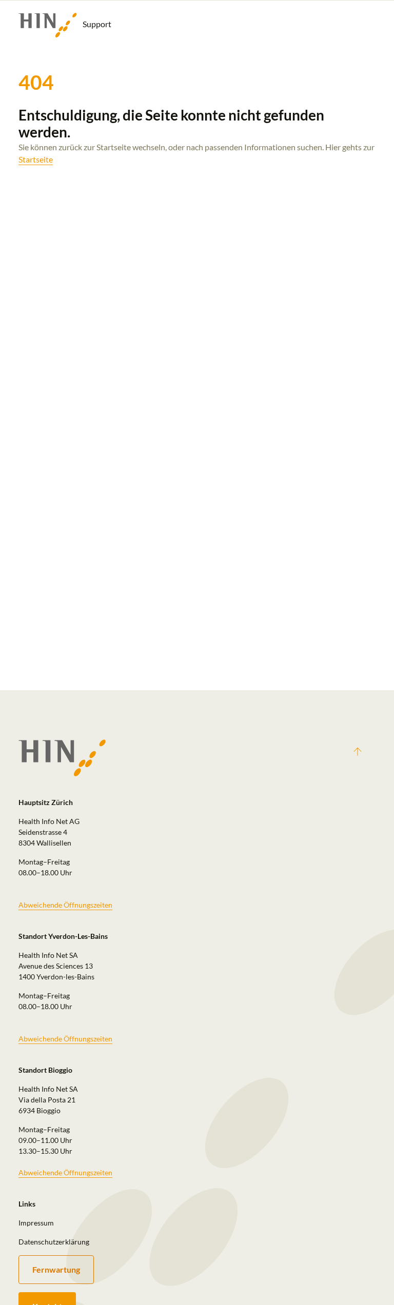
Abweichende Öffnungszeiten (65, 904)
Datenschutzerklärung (53, 1241)
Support (96, 24)
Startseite (35, 159)
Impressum (36, 1222)
